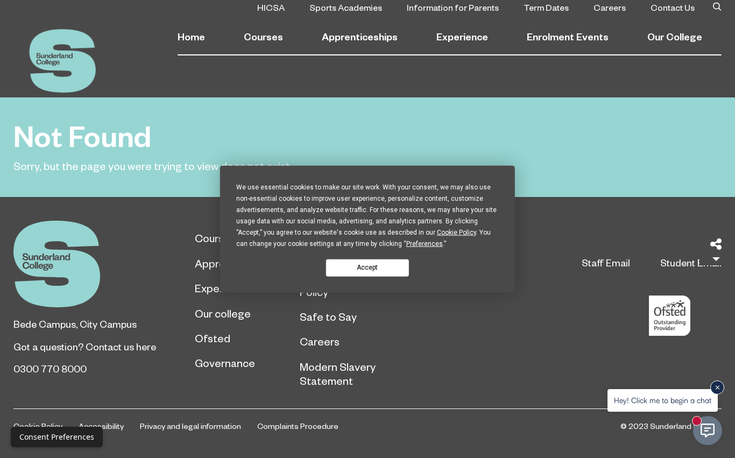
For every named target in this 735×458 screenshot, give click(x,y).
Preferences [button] (424, 243)
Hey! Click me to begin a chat (662, 400)
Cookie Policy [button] (456, 232)
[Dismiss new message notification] (717, 387)
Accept (367, 267)
